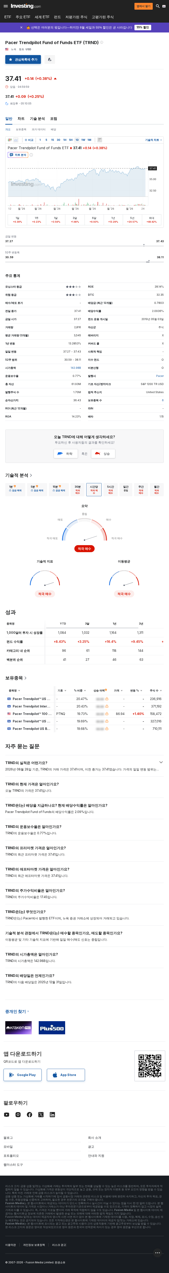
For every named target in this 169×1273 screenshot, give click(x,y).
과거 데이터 (39, 129)
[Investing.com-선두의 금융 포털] (26, 6)
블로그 (8, 1137)
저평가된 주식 (76, 17)
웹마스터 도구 (13, 1164)
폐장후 (14, 103)
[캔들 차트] (9, 140)
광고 (91, 1146)
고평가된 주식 (103, 17)
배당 (53, 129)
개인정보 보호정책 (34, 1244)
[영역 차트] (15, 140)
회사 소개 (94, 1137)
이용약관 (10, 1244)
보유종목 (21, 129)
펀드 (57, 17)
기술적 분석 (16, 475)
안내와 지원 (96, 1155)
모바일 (8, 1146)
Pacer (160, 376)
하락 (69, 453)
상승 (107, 453)
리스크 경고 (59, 1244)
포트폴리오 (11, 1155)
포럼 (53, 118)
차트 (21, 118)
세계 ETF (42, 17)
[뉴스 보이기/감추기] (99, 140)
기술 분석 (37, 118)
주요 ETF (23, 17)
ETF (7, 17)
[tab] (15, 489)
